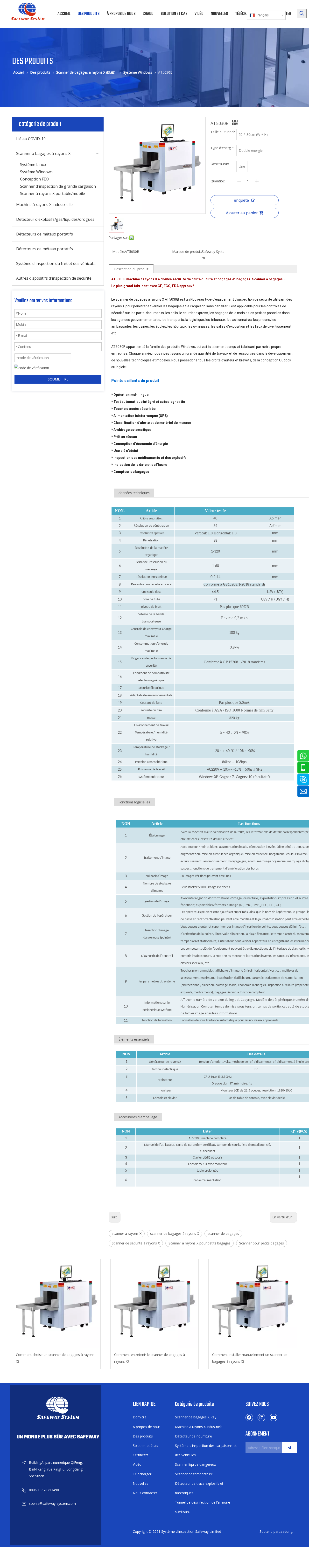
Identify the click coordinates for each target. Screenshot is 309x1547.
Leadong (285, 1531)
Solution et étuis (145, 1445)
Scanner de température (194, 1474)
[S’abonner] (289, 1447)
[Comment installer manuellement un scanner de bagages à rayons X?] (253, 1303)
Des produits (143, 1436)
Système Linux (33, 164)
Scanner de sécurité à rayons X (136, 1243)
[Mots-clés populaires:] (302, 13)
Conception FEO (34, 179)
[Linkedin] (261, 1417)
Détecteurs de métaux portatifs (44, 234)
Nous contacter (145, 1493)
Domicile (140, 1417)
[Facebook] (249, 1417)
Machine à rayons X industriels (198, 1426)
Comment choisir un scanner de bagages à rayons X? (55, 1358)
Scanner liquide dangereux (195, 1464)
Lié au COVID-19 (31, 138)
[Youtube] (273, 1417)
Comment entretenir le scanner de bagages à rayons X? (149, 1358)
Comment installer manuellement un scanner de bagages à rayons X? (249, 1358)
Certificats (140, 1455)
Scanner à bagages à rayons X (43, 153)
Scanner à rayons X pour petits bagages (200, 1243)
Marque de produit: (187, 251)
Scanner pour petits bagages (261, 1243)
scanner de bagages (223, 1233)
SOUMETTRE (58, 379)
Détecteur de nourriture (193, 1436)
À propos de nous (147, 1426)
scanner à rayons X (126, 1233)
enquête (241, 200)
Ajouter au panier (242, 212)
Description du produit (131, 269)
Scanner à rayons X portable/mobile (52, 193)
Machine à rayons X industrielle (44, 204)
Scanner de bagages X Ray (195, 1417)
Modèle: (118, 251)
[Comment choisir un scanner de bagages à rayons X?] (56, 1303)
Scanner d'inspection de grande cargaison (58, 186)
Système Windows (36, 171)
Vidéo (137, 1464)
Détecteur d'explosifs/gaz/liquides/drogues (55, 219)
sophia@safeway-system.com (52, 1503)
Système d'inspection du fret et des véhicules (56, 263)
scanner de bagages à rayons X (174, 1233)
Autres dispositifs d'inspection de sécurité (53, 278)
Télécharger (142, 1474)
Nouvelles (140, 1483)
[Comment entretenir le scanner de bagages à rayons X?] (155, 1303)
